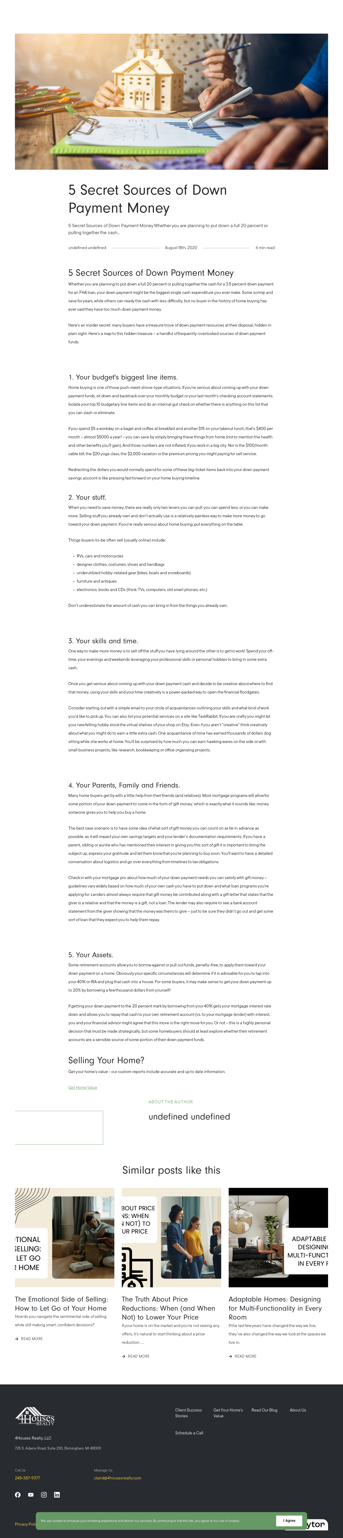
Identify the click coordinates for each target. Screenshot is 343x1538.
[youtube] (31, 1495)
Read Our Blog (264, 1410)
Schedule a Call (189, 1433)
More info (248, 1521)
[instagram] (44, 1495)
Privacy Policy (27, 1525)
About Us (298, 1410)
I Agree (289, 1521)
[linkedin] (57, 1495)
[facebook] (18, 1495)
